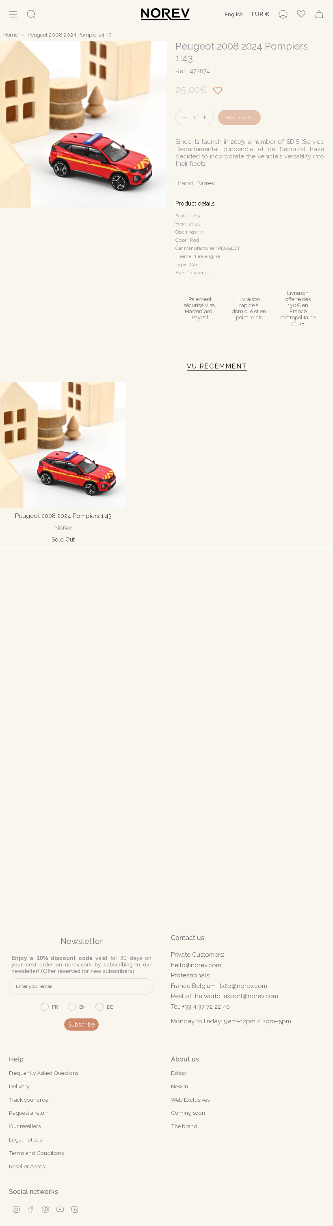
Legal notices (25, 1139)
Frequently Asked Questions (43, 1073)
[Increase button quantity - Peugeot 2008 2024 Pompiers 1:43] (206, 118)
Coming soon (188, 1112)
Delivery (19, 1086)
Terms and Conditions (36, 1153)
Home (10, 35)
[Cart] (319, 14)
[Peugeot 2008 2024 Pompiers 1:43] (63, 445)
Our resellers (25, 1126)
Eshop (179, 1073)
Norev (206, 183)
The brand (184, 1126)
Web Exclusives (190, 1099)
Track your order (29, 1099)
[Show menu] (13, 14)
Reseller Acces (27, 1166)
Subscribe (81, 1024)
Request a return (29, 1112)
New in (179, 1086)
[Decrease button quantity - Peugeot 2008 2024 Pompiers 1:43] (183, 118)
